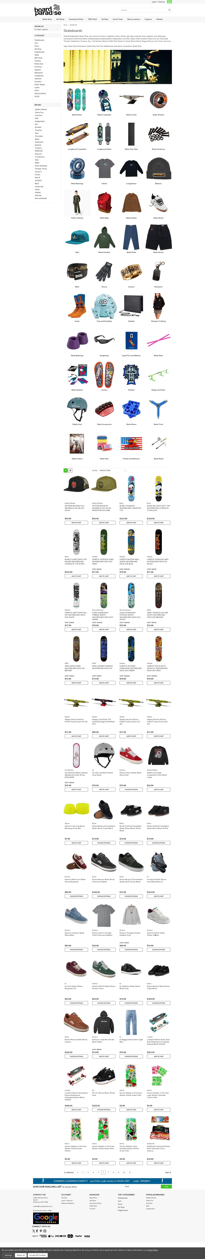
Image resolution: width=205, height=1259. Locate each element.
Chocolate (39, 136)
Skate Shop (47, 19)
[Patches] (131, 375)
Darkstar (38, 195)
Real (36, 133)
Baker (37, 139)
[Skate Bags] (104, 203)
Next (167, 1173)
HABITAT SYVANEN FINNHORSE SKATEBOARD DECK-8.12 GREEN (131, 668)
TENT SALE (92, 19)
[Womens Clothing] (158, 306)
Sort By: (95, 470)
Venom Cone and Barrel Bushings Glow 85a (75, 827)
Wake (37, 55)
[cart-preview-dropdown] (169, 1)
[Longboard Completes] (77, 134)
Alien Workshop (41, 166)
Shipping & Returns (67, 1203)
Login (154, 2)
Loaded (149, 1037)
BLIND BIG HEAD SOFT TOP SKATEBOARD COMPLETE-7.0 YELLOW (158, 508)
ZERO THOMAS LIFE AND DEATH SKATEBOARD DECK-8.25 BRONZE (157, 615)
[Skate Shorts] (158, 237)
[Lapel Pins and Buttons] (131, 340)
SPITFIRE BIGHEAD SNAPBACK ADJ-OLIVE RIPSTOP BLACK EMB (101, 508)
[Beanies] (158, 168)
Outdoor (38, 61)
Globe (37, 189)
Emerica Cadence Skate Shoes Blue (74, 934)
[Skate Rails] (158, 340)
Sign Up (162, 2)
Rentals (159, 19)
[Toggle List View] (70, 470)
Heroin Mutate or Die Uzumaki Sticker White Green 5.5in (129, 1148)
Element (38, 145)
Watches (38, 79)
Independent (39, 121)
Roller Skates (40, 84)
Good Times (118, 19)
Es (148, 877)
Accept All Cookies (38, 1255)
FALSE (37, 96)
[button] (46, 1218)
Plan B (37, 178)
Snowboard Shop (76, 19)
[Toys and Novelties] (104, 306)
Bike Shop (38, 58)
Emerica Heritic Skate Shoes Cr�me (156, 934)
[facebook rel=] (36, 1230)
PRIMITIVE (39, 151)
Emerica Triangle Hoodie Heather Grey (130, 934)
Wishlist (64, 1198)
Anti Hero (38, 115)
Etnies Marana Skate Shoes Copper (76, 1040)
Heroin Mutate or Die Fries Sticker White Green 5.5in (103, 1147)
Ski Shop (38, 49)
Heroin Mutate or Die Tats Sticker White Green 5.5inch (75, 1148)
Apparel (38, 70)
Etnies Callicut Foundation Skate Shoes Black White (158, 827)
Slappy (67, 717)
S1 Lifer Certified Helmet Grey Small (102, 774)
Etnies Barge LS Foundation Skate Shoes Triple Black (103, 827)
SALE (37, 90)
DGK (36, 118)
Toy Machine (39, 157)
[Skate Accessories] (104, 409)
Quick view (76, 500)
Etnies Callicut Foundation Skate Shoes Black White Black (131, 828)
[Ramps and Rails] (158, 375)
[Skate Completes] (104, 100)
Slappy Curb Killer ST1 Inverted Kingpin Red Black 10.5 (103, 721)
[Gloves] (104, 271)
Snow (37, 46)
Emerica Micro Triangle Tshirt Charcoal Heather (102, 934)
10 (124, 1172)
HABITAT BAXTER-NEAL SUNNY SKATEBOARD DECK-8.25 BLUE (129, 561)
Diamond (38, 154)
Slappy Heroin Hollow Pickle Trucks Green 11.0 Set (130, 721)
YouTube (104, 19)
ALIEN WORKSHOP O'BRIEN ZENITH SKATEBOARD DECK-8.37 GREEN (102, 616)
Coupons (148, 19)
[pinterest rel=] (40, 1230)
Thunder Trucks (41, 169)
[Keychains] (158, 271)
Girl (36, 124)
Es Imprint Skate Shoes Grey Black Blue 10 (156, 880)
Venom (67, 823)
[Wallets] (131, 306)
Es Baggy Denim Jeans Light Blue (131, 1040)
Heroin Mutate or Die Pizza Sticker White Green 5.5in (131, 1094)
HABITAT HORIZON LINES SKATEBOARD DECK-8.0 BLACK (157, 561)
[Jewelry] (131, 271)
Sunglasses (39, 76)
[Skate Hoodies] (104, 237)
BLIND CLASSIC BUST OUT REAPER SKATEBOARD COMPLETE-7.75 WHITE (76, 561)
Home (65, 25)
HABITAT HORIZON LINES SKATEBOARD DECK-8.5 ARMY (103, 561)
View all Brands (41, 198)
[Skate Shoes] (158, 203)
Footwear (38, 67)
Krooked (38, 127)
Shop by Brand (40, 93)
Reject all (21, 1255)
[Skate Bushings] (77, 340)
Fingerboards (39, 52)
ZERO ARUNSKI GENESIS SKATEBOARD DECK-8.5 (102, 667)
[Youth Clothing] (77, 203)
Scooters (38, 81)
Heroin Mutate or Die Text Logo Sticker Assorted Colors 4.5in (158, 1095)
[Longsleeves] (131, 168)
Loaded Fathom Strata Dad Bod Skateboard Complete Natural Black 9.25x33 (158, 1041)
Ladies (37, 87)
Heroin (122, 1090)
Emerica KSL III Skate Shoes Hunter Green (103, 987)
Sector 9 (38, 172)
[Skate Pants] (131, 237)
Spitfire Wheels (41, 109)
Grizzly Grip (39, 186)
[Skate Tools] (158, 409)
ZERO (37, 163)
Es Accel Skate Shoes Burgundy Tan (73, 987)
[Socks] (77, 306)
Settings (8, 1255)
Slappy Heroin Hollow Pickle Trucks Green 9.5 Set (76, 720)
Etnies (94, 823)
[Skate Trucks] (131, 100)
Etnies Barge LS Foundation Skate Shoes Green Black (131, 880)
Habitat (38, 192)
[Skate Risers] (131, 409)
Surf (36, 43)
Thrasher (38, 130)
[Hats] (77, 237)
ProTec (37, 175)
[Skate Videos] (77, 443)
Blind (37, 183)
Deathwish (39, 142)
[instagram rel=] (44, 1230)
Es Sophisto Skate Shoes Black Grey (130, 987)
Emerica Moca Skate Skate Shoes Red (130, 774)
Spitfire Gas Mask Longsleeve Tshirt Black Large (157, 775)
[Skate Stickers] (77, 375)
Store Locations (133, 19)
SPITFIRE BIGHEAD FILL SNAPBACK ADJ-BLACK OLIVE (74, 508)
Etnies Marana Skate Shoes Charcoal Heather (103, 880)
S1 (93, 770)
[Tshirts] (104, 168)
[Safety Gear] (77, 409)
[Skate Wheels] (158, 100)
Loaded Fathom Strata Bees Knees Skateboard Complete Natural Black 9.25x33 (76, 1096)
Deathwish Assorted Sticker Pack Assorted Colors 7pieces (158, 1148)
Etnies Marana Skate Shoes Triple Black (158, 987)
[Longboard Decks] (104, 134)
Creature (38, 148)
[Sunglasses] (104, 340)
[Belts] (77, 271)
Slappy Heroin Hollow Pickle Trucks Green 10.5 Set (157, 721)
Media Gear (39, 64)
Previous (70, 1173)
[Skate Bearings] (77, 168)
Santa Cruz (39, 112)
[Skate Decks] (76, 100)
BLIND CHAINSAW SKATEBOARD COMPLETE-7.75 (131, 508)
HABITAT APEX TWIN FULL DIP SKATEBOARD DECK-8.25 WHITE (76, 615)
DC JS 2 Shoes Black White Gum (103, 1094)
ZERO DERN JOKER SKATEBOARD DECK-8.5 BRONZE (75, 668)
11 (130, 1172)
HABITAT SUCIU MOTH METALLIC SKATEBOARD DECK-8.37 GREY (157, 668)
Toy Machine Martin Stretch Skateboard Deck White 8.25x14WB (76, 775)
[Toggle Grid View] (66, 470)
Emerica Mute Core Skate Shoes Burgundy (75, 880)
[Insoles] (104, 375)
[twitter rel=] (33, 1230)
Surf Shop (60, 19)
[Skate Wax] (104, 443)
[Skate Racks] (158, 443)
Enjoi (37, 160)
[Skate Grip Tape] (131, 134)
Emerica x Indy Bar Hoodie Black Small (103, 1040)
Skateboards (39, 40)
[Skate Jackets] (131, 203)
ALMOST (38, 180)
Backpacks (39, 73)
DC (93, 1090)
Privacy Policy (152, 1250)
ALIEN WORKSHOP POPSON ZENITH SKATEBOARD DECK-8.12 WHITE (130, 616)
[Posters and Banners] (131, 443)
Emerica (122, 770)
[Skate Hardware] (158, 134)
